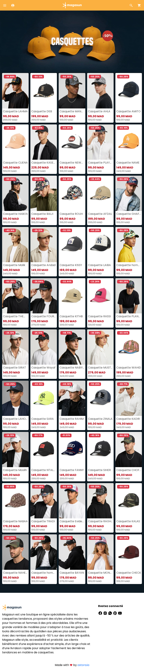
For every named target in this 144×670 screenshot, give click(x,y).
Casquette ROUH (71, 214)
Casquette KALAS (128, 521)
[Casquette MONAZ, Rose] (100, 552)
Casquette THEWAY (15, 316)
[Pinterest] (115, 613)
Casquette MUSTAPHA (100, 368)
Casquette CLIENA (15, 163)
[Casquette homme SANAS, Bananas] (128, 244)
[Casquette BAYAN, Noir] (72, 552)
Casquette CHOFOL (128, 470)
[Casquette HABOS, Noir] (15, 193)
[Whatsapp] (110, 613)
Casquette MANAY (72, 111)
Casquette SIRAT (14, 368)
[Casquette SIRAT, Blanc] (15, 347)
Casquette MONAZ (100, 573)
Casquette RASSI (99, 316)
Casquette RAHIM (72, 419)
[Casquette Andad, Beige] (43, 244)
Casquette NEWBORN (72, 163)
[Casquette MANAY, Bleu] (72, 90)
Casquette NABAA (15, 521)
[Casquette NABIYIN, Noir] (72, 347)
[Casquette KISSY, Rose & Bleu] (72, 244)
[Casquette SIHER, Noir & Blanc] (100, 449)
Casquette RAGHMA (100, 521)
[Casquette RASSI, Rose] (100, 295)
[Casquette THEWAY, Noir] (15, 295)
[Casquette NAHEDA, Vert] (15, 552)
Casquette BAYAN (72, 573)
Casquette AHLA (99, 111)
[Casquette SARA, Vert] (43, 398)
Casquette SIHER (99, 470)
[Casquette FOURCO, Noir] (43, 295)
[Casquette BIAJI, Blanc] (43, 193)
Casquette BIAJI (42, 214)
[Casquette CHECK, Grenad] (128, 552)
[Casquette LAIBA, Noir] (100, 244)
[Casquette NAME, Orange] (128, 142)
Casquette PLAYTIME (100, 163)
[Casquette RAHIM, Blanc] (72, 398)
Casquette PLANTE (128, 316)
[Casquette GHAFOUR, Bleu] (128, 193)
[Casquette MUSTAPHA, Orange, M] (100, 347)
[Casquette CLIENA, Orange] (15, 142)
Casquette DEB (41, 111)
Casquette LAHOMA (15, 419)
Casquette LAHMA (15, 111)
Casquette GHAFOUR (128, 214)
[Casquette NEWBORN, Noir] (72, 142)
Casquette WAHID (128, 368)
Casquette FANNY (72, 470)
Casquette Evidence (72, 521)
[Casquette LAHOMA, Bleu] (15, 398)
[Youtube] (120, 613)
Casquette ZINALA (100, 419)
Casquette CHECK (128, 573)
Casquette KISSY (71, 265)
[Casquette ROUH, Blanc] (72, 193)
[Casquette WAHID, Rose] (128, 347)
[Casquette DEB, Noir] (43, 90)
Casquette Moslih (15, 470)
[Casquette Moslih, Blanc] (15, 449)
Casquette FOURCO (43, 316)
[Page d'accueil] (72, 5)
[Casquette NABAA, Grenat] (15, 500)
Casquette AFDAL (100, 214)
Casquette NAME (127, 163)
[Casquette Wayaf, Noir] (43, 347)
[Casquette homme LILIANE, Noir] (43, 552)
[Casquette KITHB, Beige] (72, 295)
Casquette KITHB (71, 316)
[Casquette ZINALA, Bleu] (100, 398)
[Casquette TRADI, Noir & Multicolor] (43, 500)
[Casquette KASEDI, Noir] (43, 142)
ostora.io (83, 665)
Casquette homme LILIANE (43, 573)
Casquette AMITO (128, 111)
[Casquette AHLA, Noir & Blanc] (100, 90)
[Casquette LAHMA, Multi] (15, 90)
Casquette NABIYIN (72, 368)
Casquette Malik (14, 265)
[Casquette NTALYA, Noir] (43, 449)
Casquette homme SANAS (128, 265)
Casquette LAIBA (99, 265)
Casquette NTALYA (43, 470)
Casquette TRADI (43, 521)
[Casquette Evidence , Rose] (72, 500)
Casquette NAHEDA (15, 573)
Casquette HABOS (15, 214)
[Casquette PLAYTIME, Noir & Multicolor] (100, 142)
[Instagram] (105, 613)
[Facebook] (100, 613)
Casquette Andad (43, 265)
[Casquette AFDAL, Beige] (100, 193)
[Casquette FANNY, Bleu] (72, 449)
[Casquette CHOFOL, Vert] (128, 449)
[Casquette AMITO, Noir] (128, 90)
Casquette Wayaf (43, 368)
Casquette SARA (42, 419)
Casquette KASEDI (43, 163)
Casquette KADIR (128, 419)
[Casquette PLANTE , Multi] (128, 295)
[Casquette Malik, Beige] (15, 244)
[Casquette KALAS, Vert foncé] (128, 500)
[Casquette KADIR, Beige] (128, 398)
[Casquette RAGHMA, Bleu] (100, 500)
